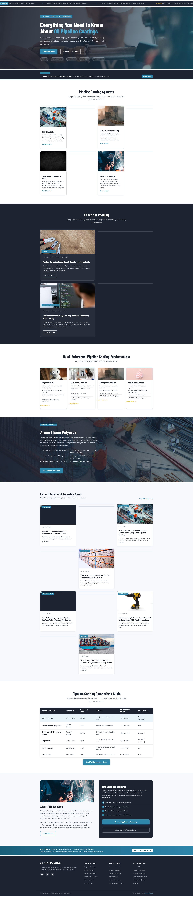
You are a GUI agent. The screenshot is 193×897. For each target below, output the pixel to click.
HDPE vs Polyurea (89, 873)
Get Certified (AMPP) (139, 880)
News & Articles (138, 867)
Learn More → (45, 405)
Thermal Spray (89, 880)
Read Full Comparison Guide (96, 762)
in (42, 874)
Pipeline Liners (89, 870)
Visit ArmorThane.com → (142, 850)
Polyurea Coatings (90, 867)
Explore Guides (49, 51)
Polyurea (122, 3)
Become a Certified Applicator (126, 830)
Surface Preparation (115, 870)
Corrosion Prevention (115, 867)
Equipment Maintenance (116, 883)
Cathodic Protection (115, 873)
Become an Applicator (140, 876)
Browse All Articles (70, 51)
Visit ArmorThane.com (51, 471)
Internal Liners (88, 883)
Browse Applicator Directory (126, 822)
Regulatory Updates (139, 870)
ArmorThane (149, 893)
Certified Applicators (139, 873)
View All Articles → (146, 499)
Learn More (147, 76)
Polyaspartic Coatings (91, 876)
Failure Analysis (113, 876)
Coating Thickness (114, 880)
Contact (135, 883)
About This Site (48, 833)
